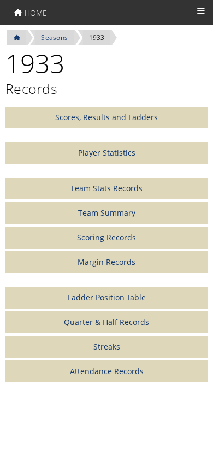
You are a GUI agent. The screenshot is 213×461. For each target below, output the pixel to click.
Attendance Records (107, 371)
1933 (97, 37)
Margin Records (106, 262)
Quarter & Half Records (106, 322)
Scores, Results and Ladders (106, 117)
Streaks (106, 346)
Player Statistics (106, 152)
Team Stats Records (106, 188)
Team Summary (106, 213)
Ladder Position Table (107, 297)
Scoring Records (106, 237)
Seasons (54, 37)
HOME (34, 13)
